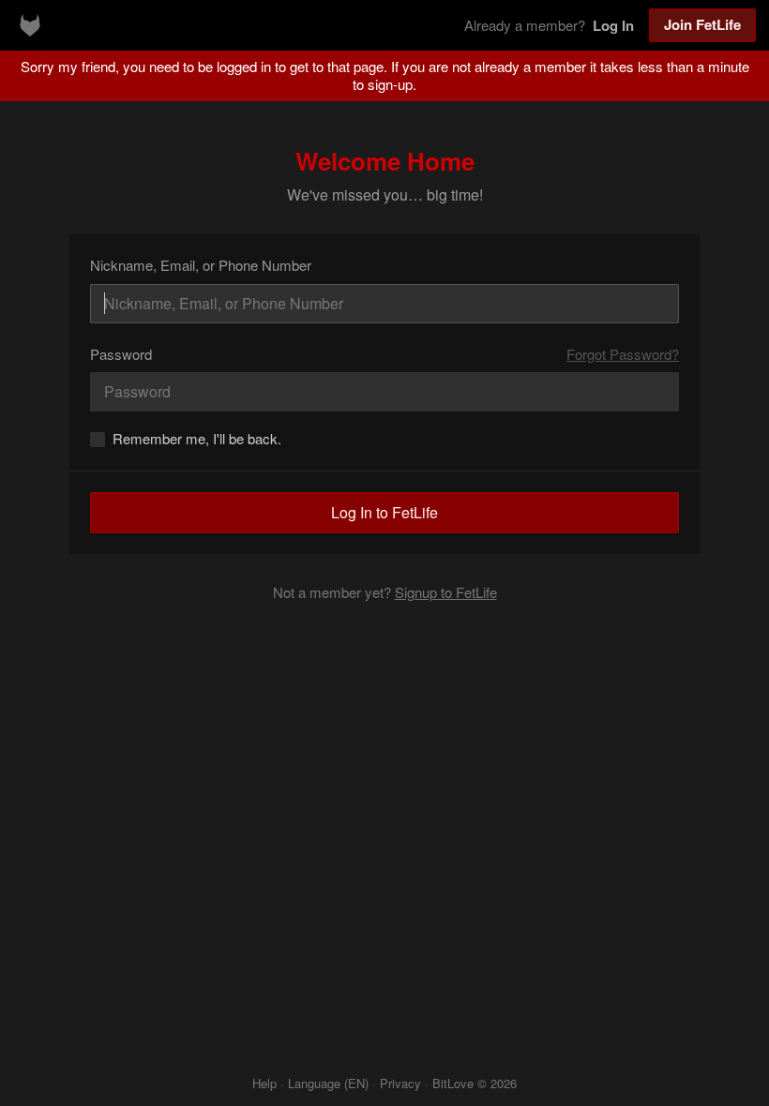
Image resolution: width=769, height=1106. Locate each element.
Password (121, 354)
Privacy (400, 1083)
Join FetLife (702, 24)
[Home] (30, 25)
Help (264, 1083)
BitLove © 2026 (474, 1083)
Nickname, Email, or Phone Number (200, 265)
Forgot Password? (622, 354)
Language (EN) (328, 1083)
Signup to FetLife (446, 592)
